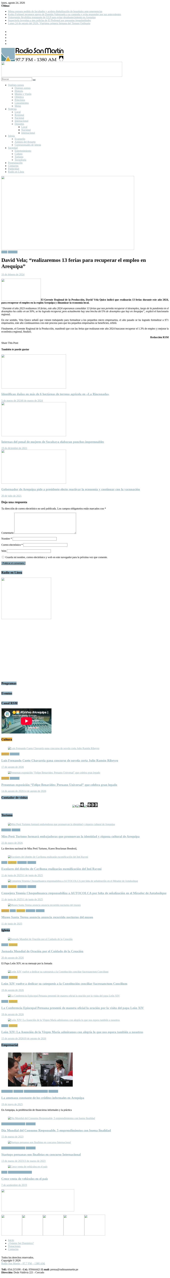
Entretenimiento (23, 150)
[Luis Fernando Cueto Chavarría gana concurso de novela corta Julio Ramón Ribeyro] (53, 748)
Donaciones (14, 1246)
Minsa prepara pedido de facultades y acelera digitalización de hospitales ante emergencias (55, 11)
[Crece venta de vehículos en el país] (27, 1166)
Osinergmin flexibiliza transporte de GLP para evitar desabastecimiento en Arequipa (52, 17)
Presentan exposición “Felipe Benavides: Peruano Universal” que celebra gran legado (59, 784)
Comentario (7, 532)
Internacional (21, 120)
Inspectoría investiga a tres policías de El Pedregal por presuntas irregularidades (49, 20)
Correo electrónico (12, 544)
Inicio (11, 1240)
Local (18, 112)
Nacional (19, 117)
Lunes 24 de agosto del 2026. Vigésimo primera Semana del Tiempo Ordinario (49, 23)
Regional (19, 114)
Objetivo (19, 97)
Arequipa (18, 1091)
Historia (19, 91)
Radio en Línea (16, 171)
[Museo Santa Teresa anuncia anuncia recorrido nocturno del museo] (44, 905)
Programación (15, 162)
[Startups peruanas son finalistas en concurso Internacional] (39, 1142)
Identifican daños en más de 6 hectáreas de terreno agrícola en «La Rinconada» (55, 394)
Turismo (19, 156)
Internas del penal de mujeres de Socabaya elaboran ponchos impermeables (52, 442)
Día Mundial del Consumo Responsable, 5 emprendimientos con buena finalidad (56, 1130)
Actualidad (7, 1091)
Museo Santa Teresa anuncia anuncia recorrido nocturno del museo (47, 917)
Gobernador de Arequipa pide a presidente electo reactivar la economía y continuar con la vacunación (70, 489)
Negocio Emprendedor (36, 1091)
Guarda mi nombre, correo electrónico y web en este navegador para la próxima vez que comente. (56, 557)
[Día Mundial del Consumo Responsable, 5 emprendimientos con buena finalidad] (51, 1118)
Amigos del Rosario (25, 141)
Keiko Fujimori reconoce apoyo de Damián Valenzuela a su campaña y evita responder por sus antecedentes (64, 14)
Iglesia (11, 135)
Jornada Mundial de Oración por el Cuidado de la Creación (42, 951)
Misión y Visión (23, 94)
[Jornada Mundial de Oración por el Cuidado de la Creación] (40, 939)
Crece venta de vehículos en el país (24, 1178)
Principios (20, 100)
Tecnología (20, 159)
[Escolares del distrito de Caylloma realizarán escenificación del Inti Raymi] (48, 856)
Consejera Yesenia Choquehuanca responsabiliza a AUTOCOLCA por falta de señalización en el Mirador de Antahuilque (83, 893)
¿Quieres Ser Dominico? (21, 1243)
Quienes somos (23, 88)
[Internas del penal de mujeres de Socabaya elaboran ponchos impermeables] (33, 435)
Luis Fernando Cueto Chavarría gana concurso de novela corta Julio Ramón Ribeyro (59, 760)
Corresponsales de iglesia (28, 144)
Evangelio (20, 138)
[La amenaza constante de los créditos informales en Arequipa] (40, 1085)
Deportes (19, 123)
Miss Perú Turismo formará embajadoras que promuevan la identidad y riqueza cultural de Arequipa (70, 836)
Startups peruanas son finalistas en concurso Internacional (41, 1154)
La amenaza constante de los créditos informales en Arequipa (42, 1098)
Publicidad (13, 168)
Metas (18, 106)
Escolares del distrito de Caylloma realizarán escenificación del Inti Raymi (51, 869)
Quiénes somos (16, 85)
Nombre (6, 538)
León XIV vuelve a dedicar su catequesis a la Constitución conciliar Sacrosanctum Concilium (64, 983)
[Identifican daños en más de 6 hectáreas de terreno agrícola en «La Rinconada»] (33, 387)
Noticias (12, 109)
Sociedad (13, 147)
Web (3, 551)
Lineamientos (22, 103)
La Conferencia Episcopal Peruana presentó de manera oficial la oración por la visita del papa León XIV (72, 1008)
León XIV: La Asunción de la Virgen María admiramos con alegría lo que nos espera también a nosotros (72, 1032)
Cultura (18, 153)
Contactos (13, 165)
